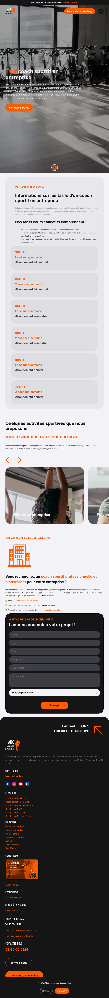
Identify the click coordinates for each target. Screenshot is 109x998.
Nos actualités (14, 776)
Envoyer (54, 705)
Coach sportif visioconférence (19, 816)
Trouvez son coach (15, 919)
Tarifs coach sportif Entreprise (19, 936)
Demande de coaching (24, 975)
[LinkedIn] (27, 784)
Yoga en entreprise (14, 830)
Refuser (46, 991)
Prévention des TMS (14, 826)
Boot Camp (10, 848)
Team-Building (12, 844)
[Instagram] (14, 784)
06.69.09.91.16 (70, 2)
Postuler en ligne (13, 897)
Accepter (62, 991)
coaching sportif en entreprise (49, 610)
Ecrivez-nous (19, 962)
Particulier (11, 793)
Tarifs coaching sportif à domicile (20, 930)
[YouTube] (20, 784)
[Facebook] (7, 784)
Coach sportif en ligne (15, 798)
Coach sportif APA (13, 809)
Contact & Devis (19, 107)
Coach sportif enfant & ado (17, 802)
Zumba (8, 841)
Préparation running (14, 837)
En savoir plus (11, 885)
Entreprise (10, 821)
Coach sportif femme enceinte (19, 805)
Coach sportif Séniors (15, 812)
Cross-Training (12, 834)
